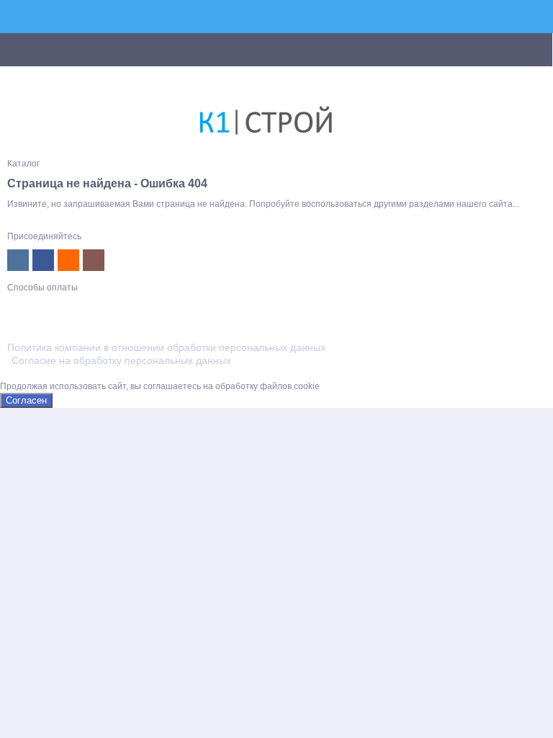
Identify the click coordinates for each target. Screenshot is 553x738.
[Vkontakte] (18, 260)
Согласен (26, 400)
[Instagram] (93, 260)
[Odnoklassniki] (68, 260)
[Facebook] (43, 260)
